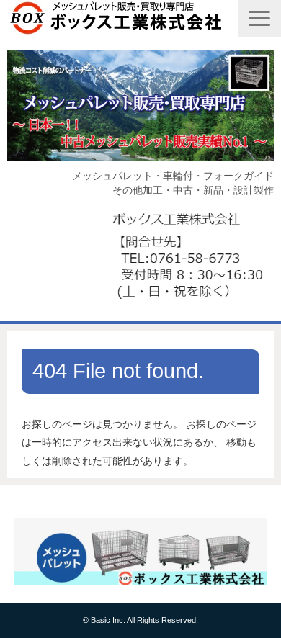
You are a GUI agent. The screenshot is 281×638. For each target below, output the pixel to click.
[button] (259, 18)
